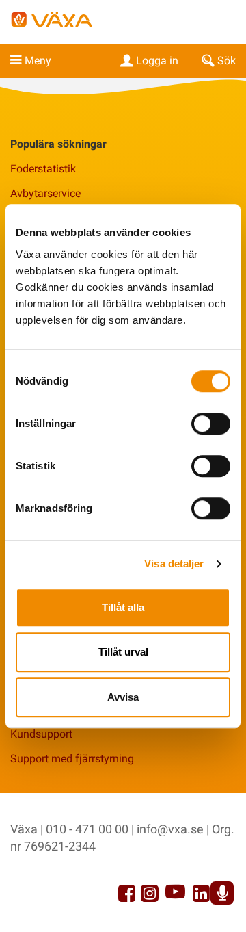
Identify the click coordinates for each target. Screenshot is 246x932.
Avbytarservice (45, 193)
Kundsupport (41, 733)
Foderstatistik (43, 168)
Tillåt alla (123, 607)
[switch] (210, 424)
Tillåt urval (123, 652)
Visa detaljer (174, 563)
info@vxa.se (170, 829)
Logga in (157, 60)
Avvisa (123, 697)
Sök (226, 60)
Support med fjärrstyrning (72, 758)
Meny (38, 60)
